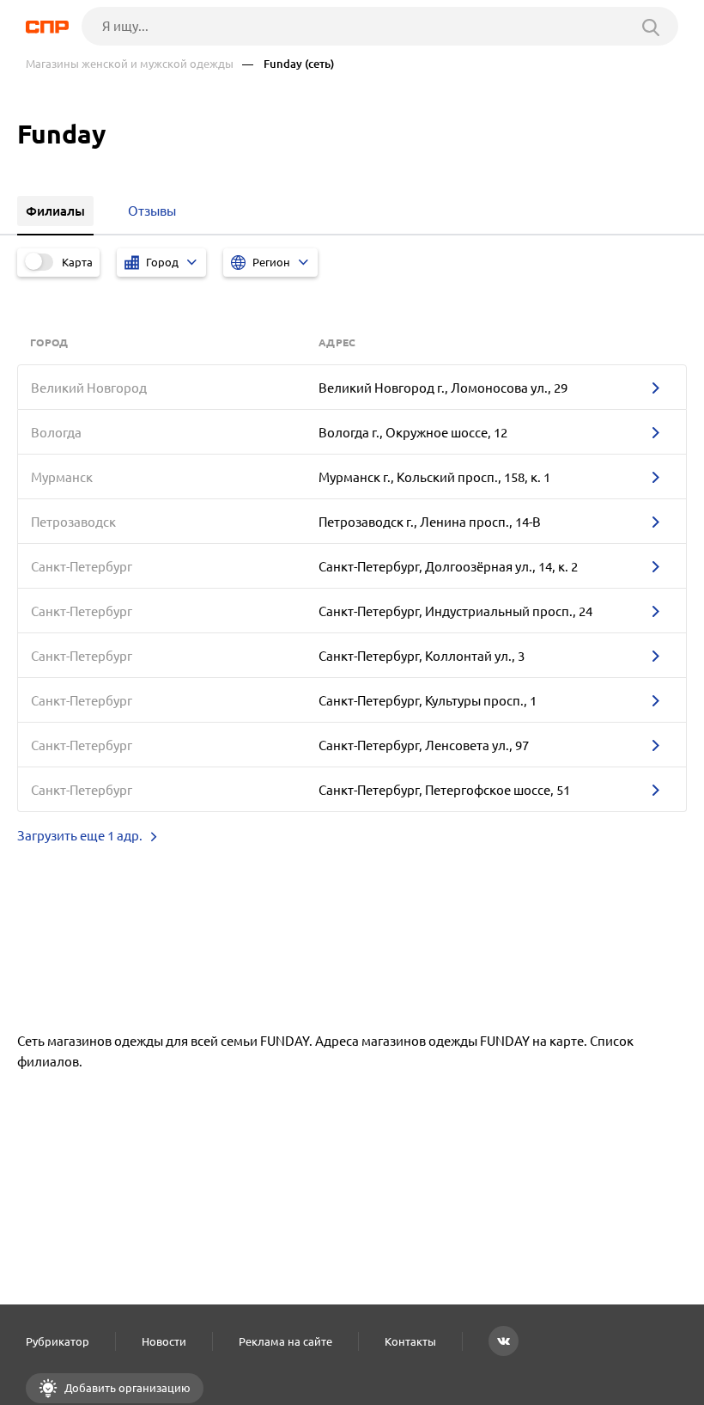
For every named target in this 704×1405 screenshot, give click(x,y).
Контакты (410, 1341)
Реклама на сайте (285, 1341)
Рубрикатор (57, 1341)
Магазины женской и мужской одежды (130, 64)
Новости (164, 1341)
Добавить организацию (126, 1388)
